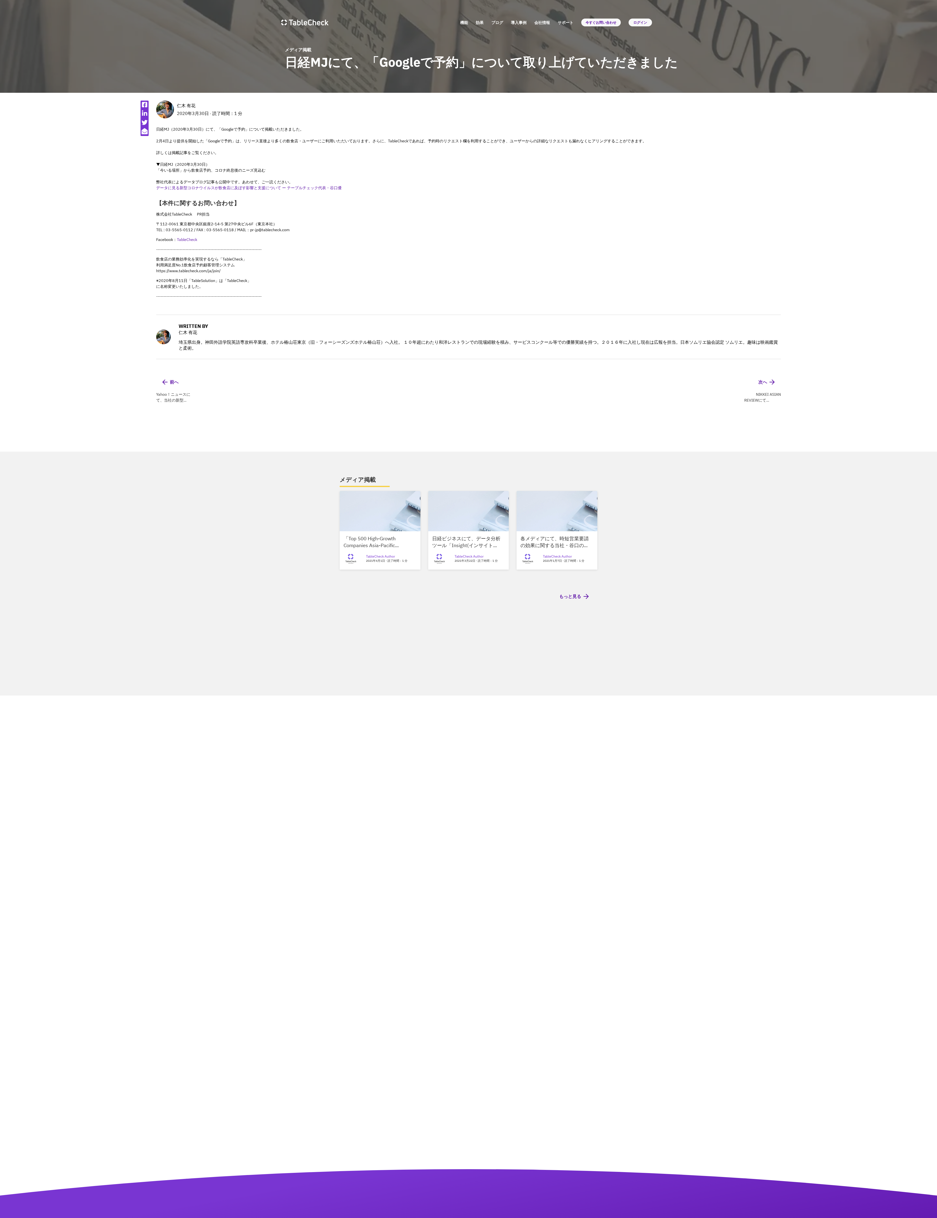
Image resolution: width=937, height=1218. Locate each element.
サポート (565, 22)
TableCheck (187, 239)
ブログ (497, 22)
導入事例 (519, 22)
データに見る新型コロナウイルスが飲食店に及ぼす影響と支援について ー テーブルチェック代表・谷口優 (249, 187)
